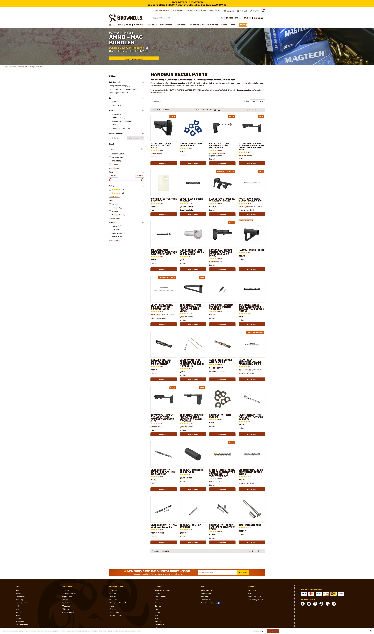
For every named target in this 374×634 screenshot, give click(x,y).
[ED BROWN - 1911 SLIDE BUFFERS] (222, 399)
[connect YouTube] (309, 604)
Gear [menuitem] (233, 25)
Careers (65, 600)
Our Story (65, 590)
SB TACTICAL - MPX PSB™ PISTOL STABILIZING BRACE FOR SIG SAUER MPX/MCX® (192, 418)
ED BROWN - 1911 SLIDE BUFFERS (220, 416)
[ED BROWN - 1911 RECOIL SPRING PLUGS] (193, 454)
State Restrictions (115, 615)
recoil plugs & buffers (251, 83)
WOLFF (171, 90)
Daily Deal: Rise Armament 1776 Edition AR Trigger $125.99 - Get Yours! (187, 10)
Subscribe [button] (243, 572)
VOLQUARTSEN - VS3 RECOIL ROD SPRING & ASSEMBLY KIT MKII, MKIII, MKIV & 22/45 (192, 363)
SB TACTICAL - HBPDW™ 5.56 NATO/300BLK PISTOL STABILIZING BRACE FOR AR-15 (252, 147)
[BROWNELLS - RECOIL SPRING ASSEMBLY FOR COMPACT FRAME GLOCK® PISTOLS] (252, 289)
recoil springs (226, 83)
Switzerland (159, 625)
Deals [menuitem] (243, 25)
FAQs (249, 593)
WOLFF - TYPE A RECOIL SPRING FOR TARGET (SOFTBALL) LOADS (161, 307)
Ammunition (20, 597)
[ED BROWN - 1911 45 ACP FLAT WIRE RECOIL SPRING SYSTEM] (222, 509)
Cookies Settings (258, 631)
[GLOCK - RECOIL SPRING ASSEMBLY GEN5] (222, 344)
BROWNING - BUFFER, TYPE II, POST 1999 (163, 200)
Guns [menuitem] (120, 25)
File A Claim (112, 600)
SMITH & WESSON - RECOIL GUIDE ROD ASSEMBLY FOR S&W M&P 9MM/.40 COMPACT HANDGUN (222, 473)
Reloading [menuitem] (194, 25)
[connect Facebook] (303, 604)
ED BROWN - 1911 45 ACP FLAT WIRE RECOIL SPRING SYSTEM (222, 527)
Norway (158, 612)
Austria (157, 593)
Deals (18, 615)
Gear (17, 609)
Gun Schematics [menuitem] (233, 18)
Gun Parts (13, 67)
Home (6, 67)
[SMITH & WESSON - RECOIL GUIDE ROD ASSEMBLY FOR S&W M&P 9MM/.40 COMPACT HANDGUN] (222, 454)
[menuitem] (112, 25)
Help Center (252, 590)
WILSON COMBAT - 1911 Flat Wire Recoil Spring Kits (163, 526)
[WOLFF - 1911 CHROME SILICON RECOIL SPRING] (252, 183)
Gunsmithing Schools (256, 600)
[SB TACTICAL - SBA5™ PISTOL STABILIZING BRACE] (163, 128)
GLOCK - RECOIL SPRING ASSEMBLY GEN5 (220, 361)
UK (156, 628)
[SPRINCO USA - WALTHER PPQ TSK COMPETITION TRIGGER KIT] (222, 289)
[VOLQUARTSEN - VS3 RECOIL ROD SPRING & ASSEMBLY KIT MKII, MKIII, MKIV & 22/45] (193, 344)
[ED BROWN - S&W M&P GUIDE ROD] (193, 509)
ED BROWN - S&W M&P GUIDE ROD (190, 526)
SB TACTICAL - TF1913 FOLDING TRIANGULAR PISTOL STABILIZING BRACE (190, 308)
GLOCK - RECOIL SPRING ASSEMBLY (191, 200)
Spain (157, 618)
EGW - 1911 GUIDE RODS (250, 525)
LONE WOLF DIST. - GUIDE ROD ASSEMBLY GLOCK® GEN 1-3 (251, 472)
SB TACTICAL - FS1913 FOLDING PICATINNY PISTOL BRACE (220, 146)
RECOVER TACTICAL (195, 90)
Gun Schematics (22, 625)
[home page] (126, 18)
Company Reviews (69, 593)
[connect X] (328, 604)
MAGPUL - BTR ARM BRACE (252, 250)
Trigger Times (67, 597)
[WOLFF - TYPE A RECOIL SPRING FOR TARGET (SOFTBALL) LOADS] (163, 289)
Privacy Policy (206, 590)
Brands (18, 612)
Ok (273, 631)
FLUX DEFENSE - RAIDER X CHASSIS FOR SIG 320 (222, 200)
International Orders (162, 590)
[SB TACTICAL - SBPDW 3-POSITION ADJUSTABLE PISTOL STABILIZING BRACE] (222, 234)
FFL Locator (66, 606)
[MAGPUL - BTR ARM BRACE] (252, 234)
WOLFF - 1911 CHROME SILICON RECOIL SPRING (250, 200)
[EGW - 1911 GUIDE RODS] (252, 509)
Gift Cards (112, 609)
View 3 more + (114, 197)
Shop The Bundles (134, 59)
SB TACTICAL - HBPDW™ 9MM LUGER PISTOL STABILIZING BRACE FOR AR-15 (162, 418)
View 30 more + (114, 168)
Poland (157, 615)
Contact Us (112, 590)
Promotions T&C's (254, 597)
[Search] (222, 18)
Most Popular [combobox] (256, 101)
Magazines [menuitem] (152, 25)
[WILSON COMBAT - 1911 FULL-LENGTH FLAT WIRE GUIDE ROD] (252, 399)
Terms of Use (206, 600)
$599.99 (140, 176)
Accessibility (206, 593)
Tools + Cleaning (22, 603)
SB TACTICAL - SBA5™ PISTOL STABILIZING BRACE (160, 146)
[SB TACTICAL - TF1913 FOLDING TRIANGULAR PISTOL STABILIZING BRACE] (193, 289)
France (157, 603)
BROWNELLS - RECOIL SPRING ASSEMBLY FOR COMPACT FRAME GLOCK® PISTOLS (251, 308)
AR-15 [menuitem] (128, 25)
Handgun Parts (22, 67)
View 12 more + (114, 219)
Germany (158, 606)
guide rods (236, 83)
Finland (158, 600)
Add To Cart (163, 163)
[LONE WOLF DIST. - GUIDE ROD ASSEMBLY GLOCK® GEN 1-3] (252, 454)
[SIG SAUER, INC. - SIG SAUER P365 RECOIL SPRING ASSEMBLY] (163, 344)
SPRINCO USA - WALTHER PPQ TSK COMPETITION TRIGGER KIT (221, 307)
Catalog (111, 606)
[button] (254, 11)
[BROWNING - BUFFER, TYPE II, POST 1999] (163, 183)
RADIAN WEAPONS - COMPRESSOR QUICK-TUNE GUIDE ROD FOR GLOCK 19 (163, 252)
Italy (156, 609)
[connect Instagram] (315, 604)
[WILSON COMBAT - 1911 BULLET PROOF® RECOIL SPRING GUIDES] (193, 234)
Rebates (19, 618)
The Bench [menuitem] (258, 18)
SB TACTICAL (179, 90)
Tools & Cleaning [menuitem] (210, 25)
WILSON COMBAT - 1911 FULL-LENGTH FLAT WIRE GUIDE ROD (251, 417)
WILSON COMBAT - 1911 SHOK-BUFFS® (191, 145)
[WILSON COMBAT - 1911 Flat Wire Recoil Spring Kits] (163, 509)
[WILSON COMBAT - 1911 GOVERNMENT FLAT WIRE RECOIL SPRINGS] (163, 454)
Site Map (204, 597)
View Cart (112, 597)
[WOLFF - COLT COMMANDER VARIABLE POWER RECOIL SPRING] (252, 344)
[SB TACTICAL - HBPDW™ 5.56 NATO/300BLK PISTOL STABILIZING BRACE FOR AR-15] (252, 128)
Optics (18, 606)
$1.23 (113, 176)
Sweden (158, 622)
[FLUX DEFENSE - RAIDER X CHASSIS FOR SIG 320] (222, 183)
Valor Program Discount (117, 603)
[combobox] (117, 138)
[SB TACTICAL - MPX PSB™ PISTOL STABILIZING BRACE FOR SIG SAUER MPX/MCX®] (193, 399)
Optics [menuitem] (224, 25)
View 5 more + (114, 240)
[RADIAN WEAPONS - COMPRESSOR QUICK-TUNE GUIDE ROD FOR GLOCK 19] (163, 234)
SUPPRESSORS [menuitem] (166, 25)
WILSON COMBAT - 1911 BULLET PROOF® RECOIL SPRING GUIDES (192, 252)
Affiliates (65, 609)
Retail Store (66, 603)
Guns (17, 590)
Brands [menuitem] (247, 18)
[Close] (371, 631)
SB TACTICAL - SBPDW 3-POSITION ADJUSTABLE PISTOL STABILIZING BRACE (221, 253)
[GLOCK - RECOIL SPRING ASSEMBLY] (193, 183)
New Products (21, 622)
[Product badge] (246, 219)
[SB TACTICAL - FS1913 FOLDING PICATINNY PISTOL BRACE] (222, 128)
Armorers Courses (68, 612)
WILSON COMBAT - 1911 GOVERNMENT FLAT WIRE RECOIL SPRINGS (162, 472)
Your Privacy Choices (209, 603)
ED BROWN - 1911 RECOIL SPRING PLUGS (191, 471)
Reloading (19, 600)
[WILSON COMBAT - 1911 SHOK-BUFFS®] (193, 128)
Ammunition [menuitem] (181, 25)
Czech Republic (160, 597)
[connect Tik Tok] (321, 604)
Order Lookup (113, 593)
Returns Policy (113, 612)
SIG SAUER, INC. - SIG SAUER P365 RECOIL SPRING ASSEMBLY (160, 362)
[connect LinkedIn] (334, 604)
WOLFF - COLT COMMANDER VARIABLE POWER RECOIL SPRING (250, 362)
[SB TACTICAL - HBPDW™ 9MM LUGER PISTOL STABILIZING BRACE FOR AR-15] (163, 399)
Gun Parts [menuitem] (139, 25)
